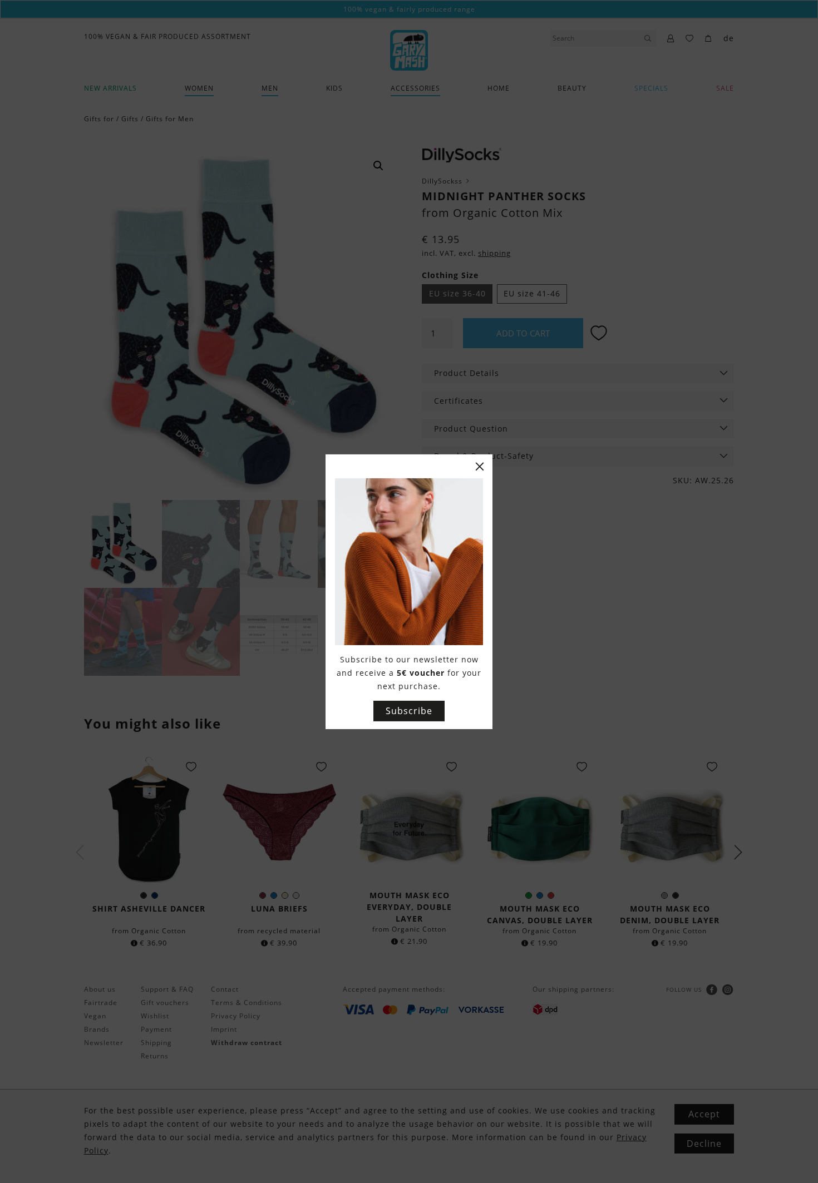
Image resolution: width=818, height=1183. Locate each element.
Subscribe (409, 711)
